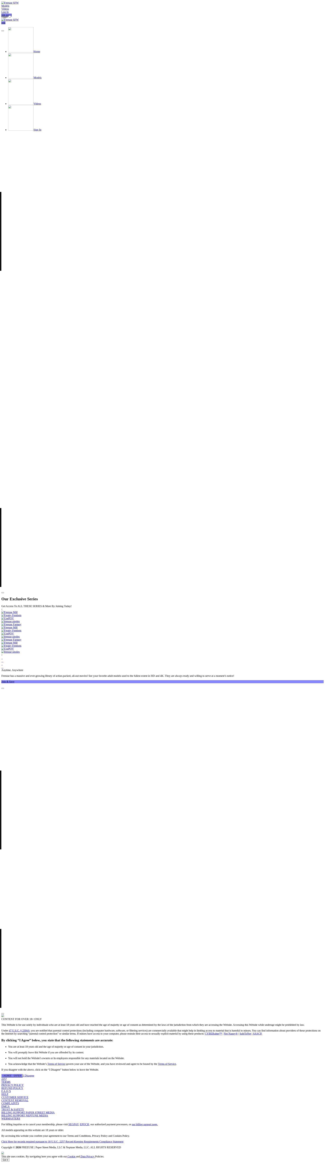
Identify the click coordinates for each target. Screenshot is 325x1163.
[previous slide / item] (2, 30)
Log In (5, 11)
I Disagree (28, 1075)
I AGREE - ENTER (12, 1075)
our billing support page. (145, 1124)
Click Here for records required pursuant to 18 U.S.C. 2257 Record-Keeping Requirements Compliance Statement (62, 1141)
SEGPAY (73, 1124)
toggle (4, 16)
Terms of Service (56, 1063)
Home (37, 51)
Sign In (37, 129)
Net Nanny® (231, 1033)
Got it (5, 1160)
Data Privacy (87, 1156)
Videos (5, 8)
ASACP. (257, 1033)
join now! (6, 15)
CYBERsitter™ (213, 1033)
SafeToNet (245, 1033)
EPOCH (84, 1124)
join (3, 22)
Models (5, 5)
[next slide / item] (2, 592)
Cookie (71, 1156)
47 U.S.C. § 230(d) (19, 1030)
